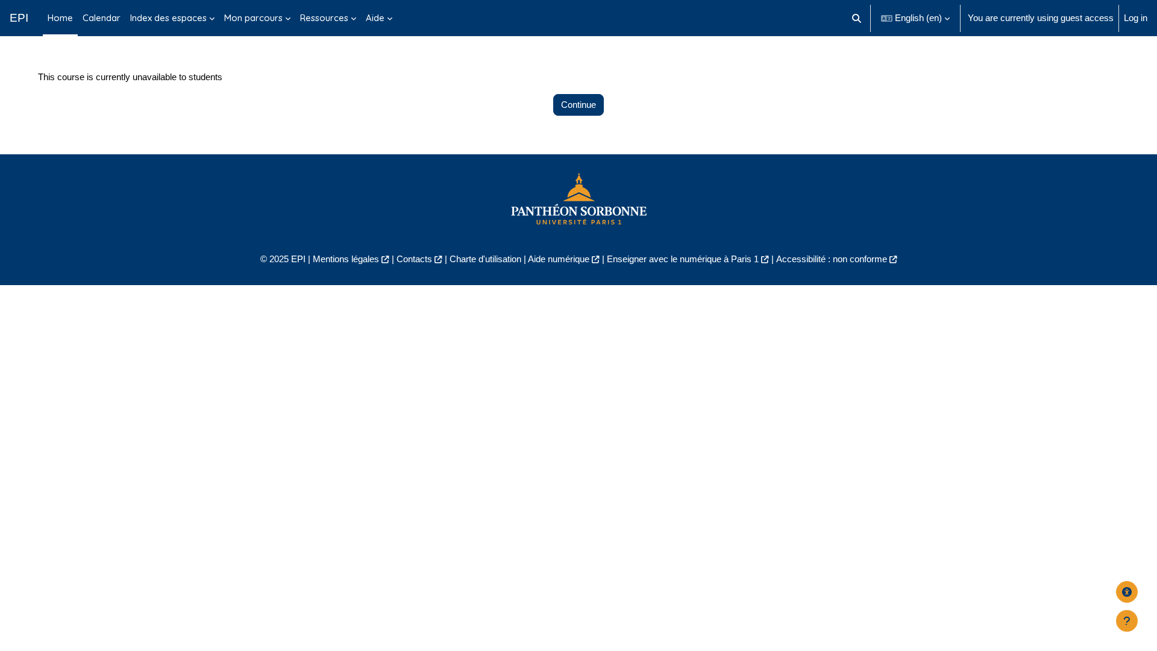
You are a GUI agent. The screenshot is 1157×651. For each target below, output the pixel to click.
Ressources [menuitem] (324, 18)
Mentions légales (346, 259)
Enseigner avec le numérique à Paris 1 (683, 259)
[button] (857, 18)
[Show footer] (1127, 621)
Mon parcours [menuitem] (253, 18)
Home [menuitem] (60, 18)
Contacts (414, 259)
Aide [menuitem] (375, 18)
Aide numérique (558, 259)
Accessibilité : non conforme (831, 259)
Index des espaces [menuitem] (168, 18)
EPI (19, 17)
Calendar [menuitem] (102, 18)
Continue (578, 104)
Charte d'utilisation (485, 259)
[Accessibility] (1127, 592)
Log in (1135, 18)
